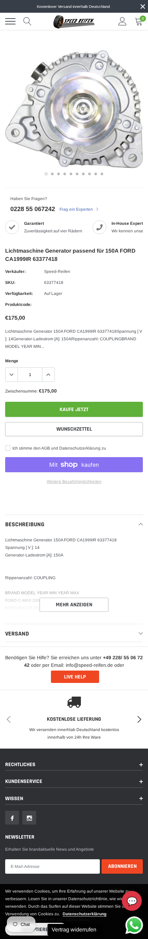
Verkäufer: (15, 271)
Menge (11, 360)
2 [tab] (52, 174)
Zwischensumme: (21, 391)
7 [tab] (83, 174)
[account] (122, 21)
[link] (12, 818)
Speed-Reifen (57, 271)
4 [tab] (64, 174)
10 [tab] (102, 174)
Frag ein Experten (77, 209)
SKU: (10, 282)
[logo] (74, 21)
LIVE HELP (75, 677)
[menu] (10, 21)
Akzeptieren (36, 929)
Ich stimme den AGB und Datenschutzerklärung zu (58, 448)
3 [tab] (58, 174)
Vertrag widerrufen (74, 929)
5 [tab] (71, 174)
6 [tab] (77, 174)
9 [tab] (95, 174)
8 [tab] (89, 174)
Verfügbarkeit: (19, 293)
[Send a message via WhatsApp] (134, 925)
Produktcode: (18, 304)
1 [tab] (46, 174)
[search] (27, 21)
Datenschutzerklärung (84, 914)
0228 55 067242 (32, 209)
